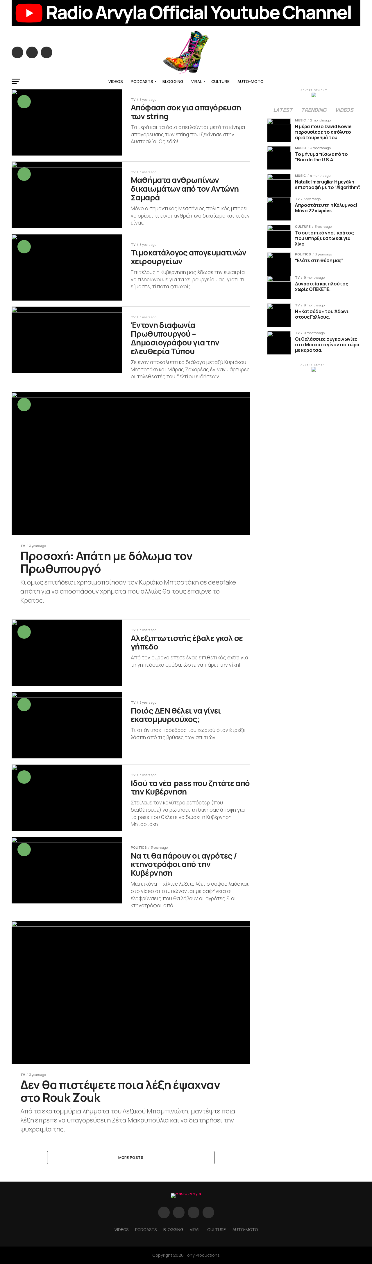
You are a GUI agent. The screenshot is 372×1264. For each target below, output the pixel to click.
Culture (220, 81)
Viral (196, 81)
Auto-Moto (250, 81)
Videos (115, 81)
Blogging (172, 81)
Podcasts (142, 81)
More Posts (131, 1157)
